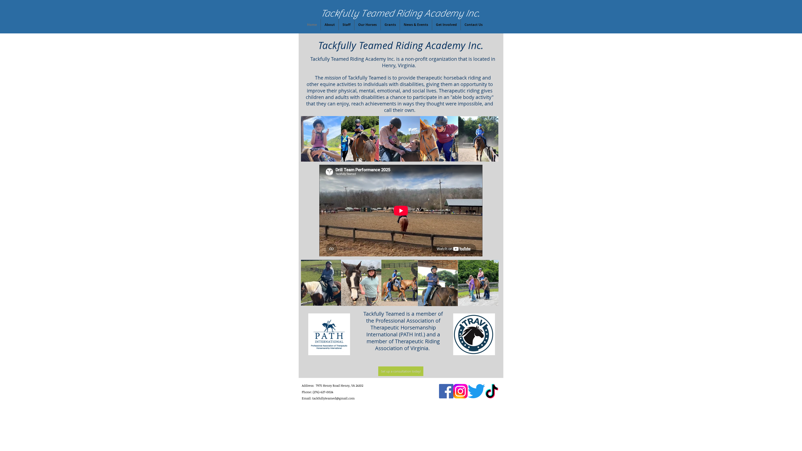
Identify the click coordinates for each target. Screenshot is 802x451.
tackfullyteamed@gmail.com (333, 398)
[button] (446, 24)
